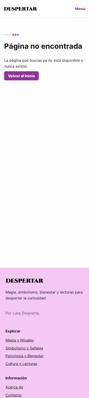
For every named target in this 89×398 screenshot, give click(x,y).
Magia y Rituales (19, 340)
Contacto (13, 395)
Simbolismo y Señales (24, 348)
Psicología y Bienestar (24, 356)
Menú (80, 8)
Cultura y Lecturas (21, 363)
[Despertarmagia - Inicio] (21, 9)
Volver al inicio (21, 76)
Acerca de (14, 387)
